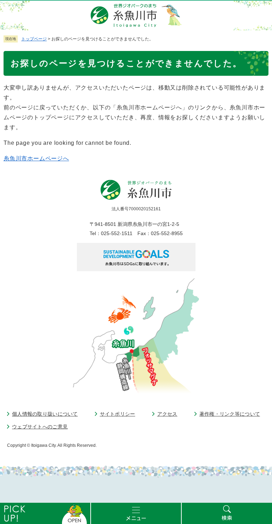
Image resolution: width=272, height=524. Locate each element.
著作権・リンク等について (229, 414)
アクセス (167, 414)
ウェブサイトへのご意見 (40, 426)
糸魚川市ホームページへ (36, 158)
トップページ (34, 38)
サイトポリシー (117, 414)
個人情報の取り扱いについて (45, 414)
